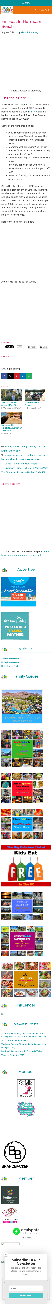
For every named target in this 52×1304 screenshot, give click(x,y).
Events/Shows (12, 446)
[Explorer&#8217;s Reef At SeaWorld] (35, 395)
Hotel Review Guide (10, 666)
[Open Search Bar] (34, 10)
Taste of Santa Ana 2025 (12, 1055)
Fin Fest (33, 111)
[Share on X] (10, 376)
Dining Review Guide (10, 662)
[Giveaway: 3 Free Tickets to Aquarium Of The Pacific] (11, 418)
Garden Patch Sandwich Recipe (21, 463)
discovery (17, 455)
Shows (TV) (14, 450)
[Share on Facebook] (4, 376)
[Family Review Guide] (7, 10)
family (26, 455)
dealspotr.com (26, 1237)
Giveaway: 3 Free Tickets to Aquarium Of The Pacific (11, 428)
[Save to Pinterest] (17, 376)
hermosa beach (9, 459)
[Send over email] (29, 376)
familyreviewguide (39, 455)
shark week (24, 459)
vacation (35, 459)
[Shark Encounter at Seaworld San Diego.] (11, 395)
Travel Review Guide (10, 658)
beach (8, 455)
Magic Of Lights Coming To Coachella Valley (21, 1051)
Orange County (28, 446)
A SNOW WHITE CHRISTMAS (14, 1040)
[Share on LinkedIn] (23, 376)
